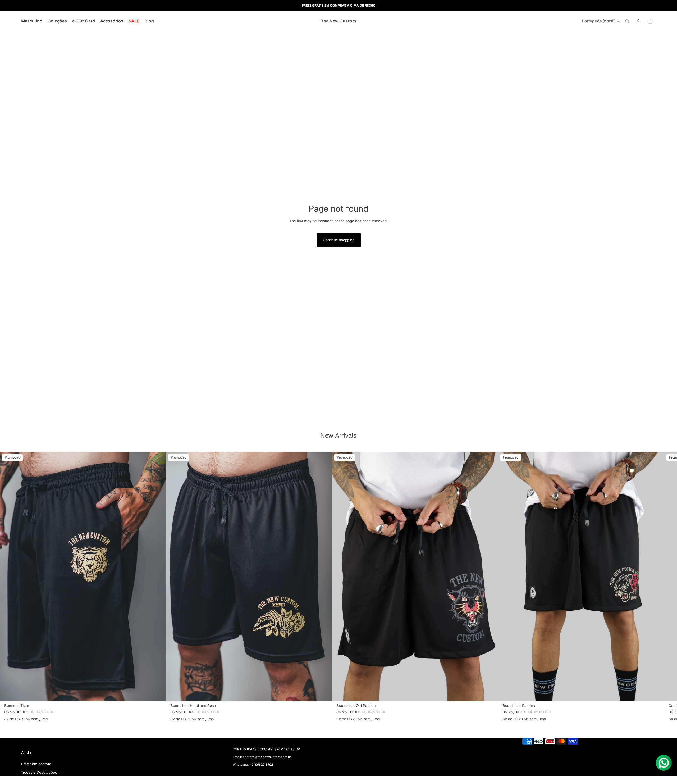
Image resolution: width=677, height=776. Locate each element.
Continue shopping (338, 240)
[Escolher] (158, 693)
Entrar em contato (36, 763)
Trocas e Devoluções (39, 772)
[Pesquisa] (627, 21)
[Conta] (638, 21)
